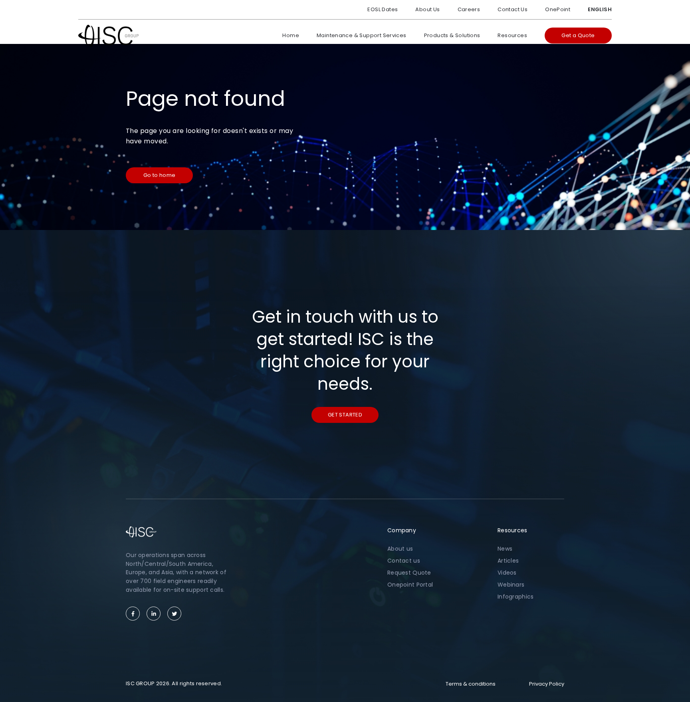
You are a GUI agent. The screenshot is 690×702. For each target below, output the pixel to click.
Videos (507, 573)
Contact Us (512, 9)
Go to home (159, 175)
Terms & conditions (471, 684)
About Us (427, 9)
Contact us (403, 561)
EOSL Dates (382, 9)
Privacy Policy (546, 684)
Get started (345, 414)
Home (290, 35)
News (505, 549)
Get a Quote (578, 35)
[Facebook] (133, 614)
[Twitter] (174, 614)
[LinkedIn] (154, 614)
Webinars (511, 585)
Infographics (515, 597)
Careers (469, 9)
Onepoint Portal (410, 585)
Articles (508, 561)
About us (400, 549)
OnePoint (557, 9)
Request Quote (409, 573)
